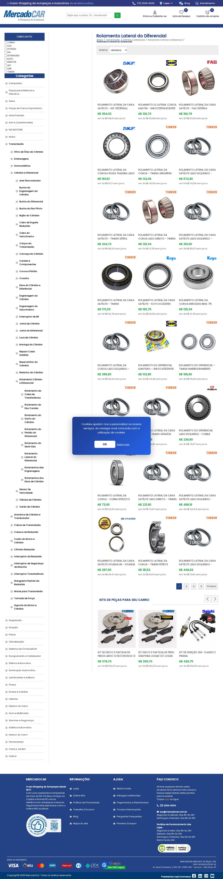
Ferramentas (16, 741)
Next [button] (215, 598)
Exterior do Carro (18, 706)
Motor (12, 136)
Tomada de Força (24, 598)
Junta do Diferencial (31, 330)
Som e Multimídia (18, 713)
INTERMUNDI (13, 55)
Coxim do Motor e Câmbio (24, 540)
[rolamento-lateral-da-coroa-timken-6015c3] (157, 535)
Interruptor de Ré (29, 316)
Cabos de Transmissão (27, 525)
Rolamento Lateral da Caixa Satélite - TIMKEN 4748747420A (116, 303)
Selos (12, 101)
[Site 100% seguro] (113, 868)
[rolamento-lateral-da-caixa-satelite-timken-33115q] (117, 210)
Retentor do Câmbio (31, 372)
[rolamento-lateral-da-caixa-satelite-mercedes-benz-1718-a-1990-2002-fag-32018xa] (198, 79)
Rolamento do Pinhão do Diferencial (33, 432)
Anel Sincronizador (30, 180)
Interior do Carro (18, 734)
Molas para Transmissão (28, 591)
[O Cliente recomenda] (46, 826)
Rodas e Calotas (18, 691)
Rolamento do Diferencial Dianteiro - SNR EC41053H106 (156, 367)
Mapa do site (80, 823)
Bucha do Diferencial (31, 201)
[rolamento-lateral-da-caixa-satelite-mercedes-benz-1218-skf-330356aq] (117, 79)
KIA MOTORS (16, 129)
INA (9, 52)
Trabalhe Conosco (83, 809)
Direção (13, 627)
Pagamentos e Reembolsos (133, 802)
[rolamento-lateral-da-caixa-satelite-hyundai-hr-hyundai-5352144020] (117, 535)
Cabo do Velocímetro (26, 234)
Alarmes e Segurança (21, 720)
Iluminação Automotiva (22, 670)
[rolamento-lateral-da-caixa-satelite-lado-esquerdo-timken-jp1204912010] (198, 535)
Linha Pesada (16, 115)
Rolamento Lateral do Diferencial (31, 457)
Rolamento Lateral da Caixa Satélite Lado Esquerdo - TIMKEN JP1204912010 (197, 564)
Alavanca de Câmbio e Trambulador (27, 516)
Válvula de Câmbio (30, 499)
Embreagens (21, 158)
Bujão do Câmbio (29, 215)
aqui (166, 799)
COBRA (11, 42)
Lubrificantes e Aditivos (22, 677)
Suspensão (15, 620)
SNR (9, 68)
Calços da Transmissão (26, 245)
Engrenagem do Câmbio (28, 297)
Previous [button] (207, 598)
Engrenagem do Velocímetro (28, 308)
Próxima (211, 586)
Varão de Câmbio (29, 506)
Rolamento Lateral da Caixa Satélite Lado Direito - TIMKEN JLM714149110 (157, 499)
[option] (116, 638)
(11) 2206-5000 (145, 3)
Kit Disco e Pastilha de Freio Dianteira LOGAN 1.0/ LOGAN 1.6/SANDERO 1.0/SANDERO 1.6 (116, 656)
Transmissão (16, 144)
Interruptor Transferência (28, 574)
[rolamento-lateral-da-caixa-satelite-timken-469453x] (157, 405)
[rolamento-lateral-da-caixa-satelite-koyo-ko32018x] (157, 275)
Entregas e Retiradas (128, 795)
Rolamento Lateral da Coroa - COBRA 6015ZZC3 (114, 497)
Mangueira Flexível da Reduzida (26, 582)
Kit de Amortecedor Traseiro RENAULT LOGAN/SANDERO (198, 654)
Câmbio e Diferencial (26, 172)
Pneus (12, 684)
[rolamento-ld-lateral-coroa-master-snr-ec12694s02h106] (157, 79)
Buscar (117, 15)
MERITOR (11, 62)
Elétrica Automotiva (20, 663)
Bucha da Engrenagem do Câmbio (28, 191)
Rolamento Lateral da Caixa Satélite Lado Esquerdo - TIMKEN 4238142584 (197, 238)
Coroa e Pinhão (28, 271)
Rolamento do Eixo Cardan (33, 406)
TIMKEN (10, 71)
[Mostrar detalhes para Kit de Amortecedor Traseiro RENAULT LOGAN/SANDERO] (198, 627)
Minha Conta (124, 788)
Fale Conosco (168, 779)
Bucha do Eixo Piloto (30, 208)
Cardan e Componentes (27, 262)
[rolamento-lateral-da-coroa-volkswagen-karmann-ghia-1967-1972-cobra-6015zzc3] (117, 470)
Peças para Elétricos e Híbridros (21, 92)
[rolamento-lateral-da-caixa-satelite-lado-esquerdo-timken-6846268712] (198, 145)
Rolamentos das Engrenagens (34, 469)
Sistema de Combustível (23, 649)
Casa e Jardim (17, 749)
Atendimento (207, 3)
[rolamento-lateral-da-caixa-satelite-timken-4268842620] (117, 405)
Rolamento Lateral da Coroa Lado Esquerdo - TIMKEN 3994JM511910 (113, 368)
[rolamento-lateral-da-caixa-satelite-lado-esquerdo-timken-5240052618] (198, 470)
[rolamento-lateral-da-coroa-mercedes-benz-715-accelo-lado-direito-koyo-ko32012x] (198, 275)
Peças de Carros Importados (25, 108)
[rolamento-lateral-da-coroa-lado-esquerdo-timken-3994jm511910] (117, 340)
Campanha (15, 83)
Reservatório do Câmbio (28, 363)
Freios (12, 634)
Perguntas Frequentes (129, 816)
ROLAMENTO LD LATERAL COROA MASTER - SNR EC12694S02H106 (157, 106)
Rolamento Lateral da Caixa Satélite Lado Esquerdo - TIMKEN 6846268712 (197, 173)
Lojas (167, 3)
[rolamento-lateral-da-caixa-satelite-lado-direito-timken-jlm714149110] (157, 470)
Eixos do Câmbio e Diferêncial (29, 287)
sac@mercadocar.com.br (173, 811)
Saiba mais (123, 444)
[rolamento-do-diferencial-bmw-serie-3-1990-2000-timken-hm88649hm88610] (198, 340)
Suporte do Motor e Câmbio (25, 607)
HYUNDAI (11, 48)
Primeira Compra (126, 823)
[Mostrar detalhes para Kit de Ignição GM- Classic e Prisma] (157, 627)
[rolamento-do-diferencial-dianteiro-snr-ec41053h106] (157, 340)
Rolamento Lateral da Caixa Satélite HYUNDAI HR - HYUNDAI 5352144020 (116, 564)
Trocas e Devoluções (129, 809)
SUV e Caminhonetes (21, 122)
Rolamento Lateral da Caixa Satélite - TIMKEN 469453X (156, 432)
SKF (9, 65)
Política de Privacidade (86, 802)
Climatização (16, 641)
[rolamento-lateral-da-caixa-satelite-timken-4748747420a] (117, 275)
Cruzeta (24, 278)
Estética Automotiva (20, 727)
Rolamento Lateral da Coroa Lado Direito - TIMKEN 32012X (156, 238)
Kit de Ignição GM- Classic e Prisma (157, 654)
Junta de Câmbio (29, 323)
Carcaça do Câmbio (31, 254)
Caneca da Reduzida (26, 532)
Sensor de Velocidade (26, 491)
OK (105, 444)
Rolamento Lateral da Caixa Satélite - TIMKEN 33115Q (116, 236)
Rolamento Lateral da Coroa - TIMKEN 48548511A (155, 171)
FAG (9, 45)
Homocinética (22, 165)
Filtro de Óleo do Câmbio (28, 151)
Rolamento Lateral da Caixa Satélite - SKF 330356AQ (116, 106)
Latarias (13, 699)
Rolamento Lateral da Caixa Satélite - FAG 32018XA (197, 106)
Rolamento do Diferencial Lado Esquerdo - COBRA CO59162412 (196, 434)
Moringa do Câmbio (31, 344)
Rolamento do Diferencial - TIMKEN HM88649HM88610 (197, 367)
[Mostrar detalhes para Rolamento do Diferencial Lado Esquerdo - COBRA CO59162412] (198, 405)
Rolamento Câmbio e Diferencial (30, 381)
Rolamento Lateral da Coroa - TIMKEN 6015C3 (153, 562)
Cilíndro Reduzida (24, 549)
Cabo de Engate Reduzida (28, 224)
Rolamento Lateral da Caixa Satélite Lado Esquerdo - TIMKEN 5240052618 (197, 499)
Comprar (120, 93)
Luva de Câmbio (28, 337)
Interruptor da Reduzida (28, 556)
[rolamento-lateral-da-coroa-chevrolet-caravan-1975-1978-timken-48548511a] (157, 145)
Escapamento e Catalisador (25, 656)
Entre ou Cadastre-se (155, 16)
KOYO (10, 58)
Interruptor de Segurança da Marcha (28, 565)
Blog (187, 3)
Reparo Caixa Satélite (27, 353)
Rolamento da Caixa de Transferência (33, 394)
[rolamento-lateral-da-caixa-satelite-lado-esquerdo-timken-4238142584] (198, 210)
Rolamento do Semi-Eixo (33, 444)
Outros (13, 756)
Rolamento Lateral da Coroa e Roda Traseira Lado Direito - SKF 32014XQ (116, 173)
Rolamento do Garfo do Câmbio (33, 419)
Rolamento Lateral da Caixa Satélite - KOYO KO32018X (156, 302)
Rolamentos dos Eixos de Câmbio (34, 479)
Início (100, 40)
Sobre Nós (79, 795)
